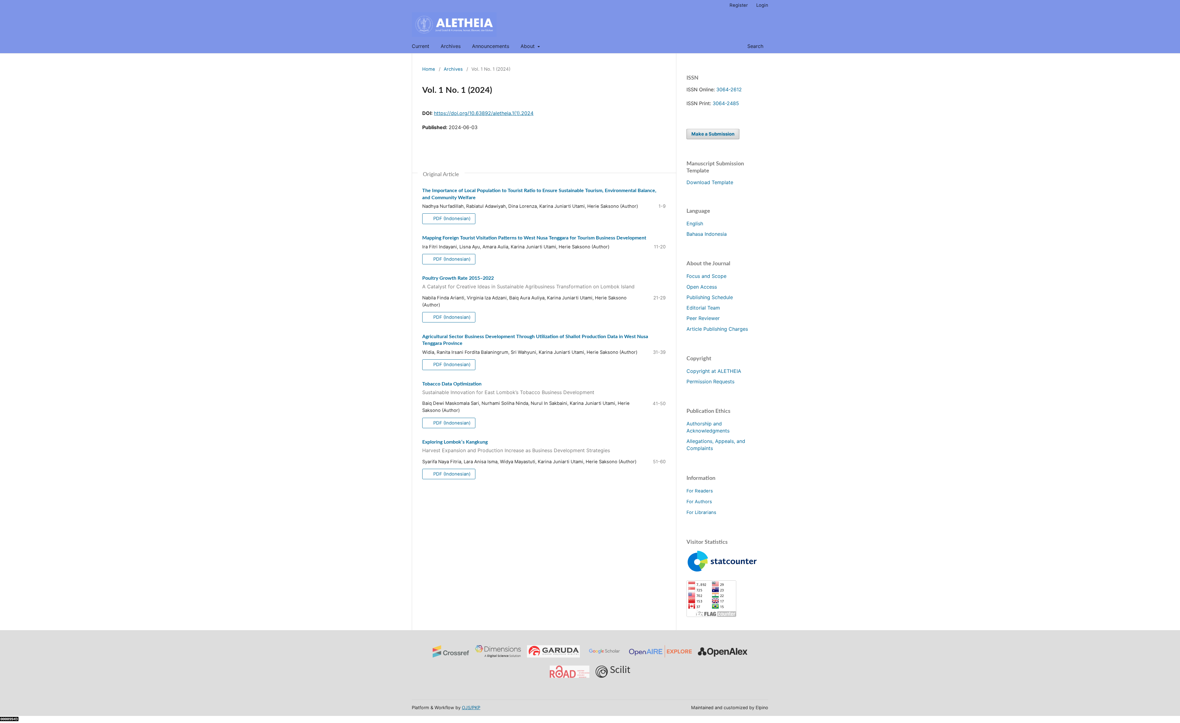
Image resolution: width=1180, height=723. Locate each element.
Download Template (709, 182)
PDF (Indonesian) (451, 218)
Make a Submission (712, 134)
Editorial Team (703, 308)
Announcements (490, 46)
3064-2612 (729, 89)
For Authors (699, 501)
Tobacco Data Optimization (508, 388)
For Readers (699, 491)
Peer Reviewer (703, 318)
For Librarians (701, 512)
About (528, 46)
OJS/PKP (471, 707)
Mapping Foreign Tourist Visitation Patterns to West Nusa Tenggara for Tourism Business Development (534, 237)
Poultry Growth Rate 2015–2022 (528, 283)
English (694, 223)
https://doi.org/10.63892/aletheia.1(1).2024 (483, 113)
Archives (451, 46)
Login (762, 5)
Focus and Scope (706, 276)
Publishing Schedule (709, 297)
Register (739, 5)
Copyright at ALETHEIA (713, 371)
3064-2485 (726, 103)
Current (420, 46)
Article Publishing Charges (717, 329)
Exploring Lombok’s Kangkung (516, 446)
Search (754, 46)
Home (428, 69)
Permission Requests (710, 381)
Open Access (701, 287)
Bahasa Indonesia (706, 234)
